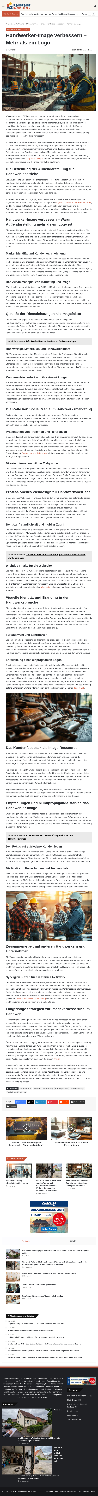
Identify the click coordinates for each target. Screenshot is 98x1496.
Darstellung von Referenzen (34, 453)
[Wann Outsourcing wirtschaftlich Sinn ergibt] (19, 1170)
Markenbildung (48, 1088)
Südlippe (70, 1407)
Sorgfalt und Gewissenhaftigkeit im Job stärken (42, 1296)
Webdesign (46, 587)
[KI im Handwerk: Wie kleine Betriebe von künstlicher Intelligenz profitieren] (79, 1170)
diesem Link (79, 688)
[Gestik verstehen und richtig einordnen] (13, 1288)
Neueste (26, 1241)
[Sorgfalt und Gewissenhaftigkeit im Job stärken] (13, 1299)
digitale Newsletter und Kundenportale (73, 202)
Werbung (23, 1092)
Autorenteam (60, 1491)
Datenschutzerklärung (86, 1491)
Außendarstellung (26, 1088)
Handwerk (37, 1088)
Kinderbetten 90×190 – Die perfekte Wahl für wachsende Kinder (46, 14)
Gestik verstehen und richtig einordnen (39, 1285)
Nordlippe (71, 1411)
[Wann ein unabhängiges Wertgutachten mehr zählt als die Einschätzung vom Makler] (13, 1254)
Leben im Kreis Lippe (75, 1404)
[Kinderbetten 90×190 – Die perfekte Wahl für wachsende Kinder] (13, 1277)
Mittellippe (71, 1415)
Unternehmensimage (77, 1088)
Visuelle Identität (12, 1092)
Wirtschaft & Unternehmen (27, 24)
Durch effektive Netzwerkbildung (31, 998)
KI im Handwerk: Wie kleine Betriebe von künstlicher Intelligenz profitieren (78, 1183)
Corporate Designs (34, 158)
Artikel (57, 1059)
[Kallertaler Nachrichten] (19, 5)
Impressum (71, 1491)
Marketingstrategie (61, 1088)
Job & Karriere (72, 1420)
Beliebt (73, 1241)
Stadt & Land (72, 1400)
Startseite (11, 24)
